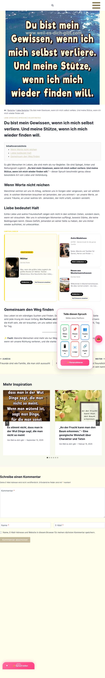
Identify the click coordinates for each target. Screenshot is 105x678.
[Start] (5, 110)
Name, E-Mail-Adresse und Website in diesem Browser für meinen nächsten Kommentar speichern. (49, 532)
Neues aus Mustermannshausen (81, 271)
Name (5, 525)
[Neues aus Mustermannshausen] (80, 284)
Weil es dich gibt (17, 440)
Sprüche (23, 118)
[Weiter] (98, 423)
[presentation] (26, 405)
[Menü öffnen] (96, 5)
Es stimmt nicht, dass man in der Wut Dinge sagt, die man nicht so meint (25, 431)
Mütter (24, 258)
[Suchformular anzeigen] (52, 5)
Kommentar (8, 490)
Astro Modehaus (79, 238)
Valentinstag (34, 118)
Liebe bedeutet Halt (20, 153)
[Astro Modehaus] (80, 250)
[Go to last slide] (7, 423)
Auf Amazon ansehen (42, 282)
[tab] (47, 457)
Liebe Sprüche (10, 118)
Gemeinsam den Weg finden (25, 156)
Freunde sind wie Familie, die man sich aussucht (25, 361)
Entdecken (26, 282)
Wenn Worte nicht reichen (23, 149)
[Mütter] (30, 267)
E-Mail (59, 525)
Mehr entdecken (79, 262)
